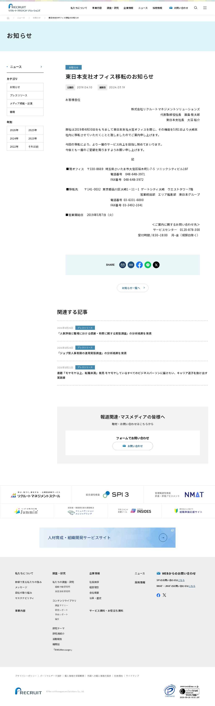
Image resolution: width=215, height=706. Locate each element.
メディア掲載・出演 (21, 103)
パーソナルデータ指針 (51, 675)
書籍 (12, 111)
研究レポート (61, 609)
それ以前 (33, 146)
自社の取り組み (23, 592)
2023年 (32, 138)
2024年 (14, 138)
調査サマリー (61, 605)
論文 (57, 619)
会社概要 (94, 592)
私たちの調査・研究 (63, 582)
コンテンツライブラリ (64, 600)
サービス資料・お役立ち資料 (106, 610)
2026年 (14, 130)
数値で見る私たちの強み (28, 582)
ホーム (8, 18)
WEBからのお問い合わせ (179, 573)
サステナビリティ (24, 598)
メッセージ (21, 587)
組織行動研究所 (62, 586)
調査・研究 (113, 7)
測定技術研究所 (62, 591)
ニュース (143, 7)
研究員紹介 (58, 633)
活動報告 (57, 639)
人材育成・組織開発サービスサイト (79, 537)
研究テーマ (58, 628)
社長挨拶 (94, 582)
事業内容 (97, 7)
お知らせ (37, 18)
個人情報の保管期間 (74, 675)
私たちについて (79, 7)
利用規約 (118, 675)
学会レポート (61, 614)
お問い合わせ (181, 7)
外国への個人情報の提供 (99, 675)
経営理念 (94, 587)
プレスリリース (18, 95)
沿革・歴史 (95, 598)
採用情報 (157, 7)
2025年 (32, 130)
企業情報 (128, 7)
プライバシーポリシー (26, 675)
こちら (181, 580)
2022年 (14, 146)
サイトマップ (132, 675)
